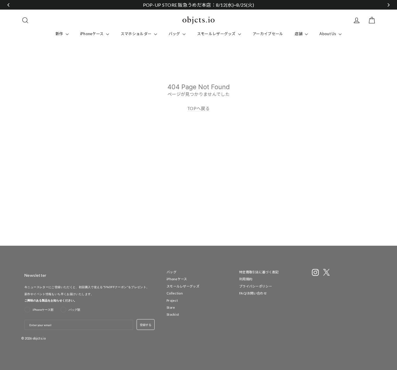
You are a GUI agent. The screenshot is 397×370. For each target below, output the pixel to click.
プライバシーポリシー (255, 286)
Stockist (173, 314)
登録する (145, 324)
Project (172, 300)
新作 (60, 33)
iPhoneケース (92, 33)
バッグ (175, 33)
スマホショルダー (137, 33)
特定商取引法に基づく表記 (259, 272)
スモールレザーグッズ (217, 33)
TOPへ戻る (198, 108)
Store (171, 307)
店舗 (299, 33)
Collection (175, 293)
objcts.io (39, 338)
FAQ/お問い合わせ (253, 293)
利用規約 (245, 279)
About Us (328, 33)
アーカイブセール (268, 33)
